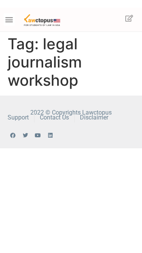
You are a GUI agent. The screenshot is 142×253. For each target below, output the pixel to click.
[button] (9, 19)
